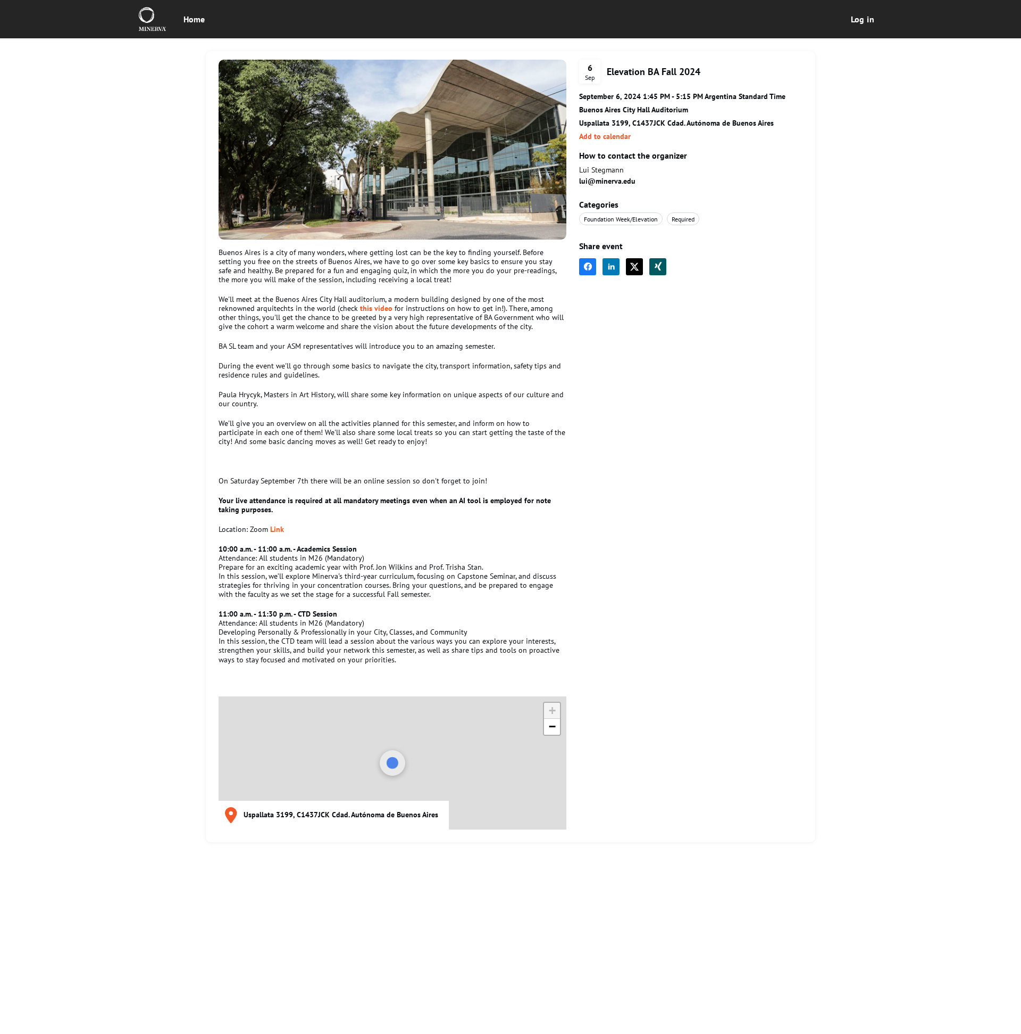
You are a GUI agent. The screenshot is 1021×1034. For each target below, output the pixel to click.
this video (377, 308)
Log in (862, 19)
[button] (605, 136)
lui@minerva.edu (607, 181)
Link (277, 529)
